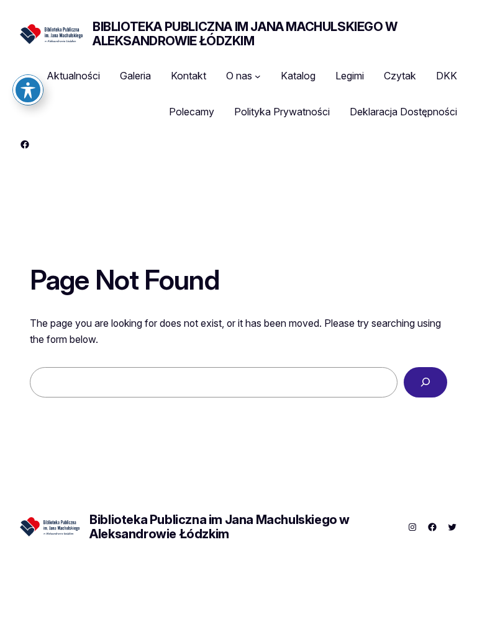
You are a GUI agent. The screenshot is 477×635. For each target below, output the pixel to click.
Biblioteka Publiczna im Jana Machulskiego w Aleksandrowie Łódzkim (245, 33)
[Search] (425, 382)
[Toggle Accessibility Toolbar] (28, 90)
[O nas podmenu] (258, 76)
